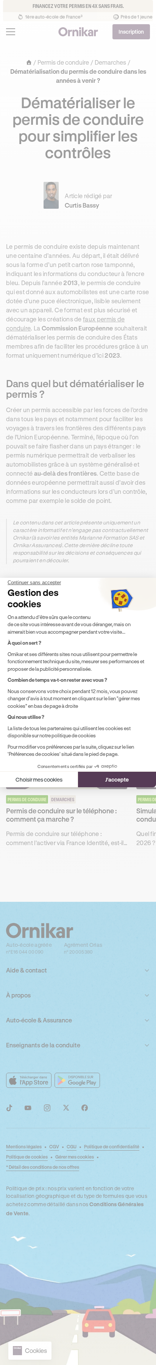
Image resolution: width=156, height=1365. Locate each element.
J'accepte (117, 779)
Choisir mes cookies (39, 779)
